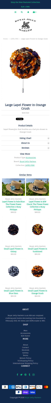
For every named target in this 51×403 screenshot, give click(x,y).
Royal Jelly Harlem (28, 161)
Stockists (25, 350)
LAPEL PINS (15, 39)
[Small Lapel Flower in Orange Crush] (37, 284)
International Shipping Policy (25, 363)
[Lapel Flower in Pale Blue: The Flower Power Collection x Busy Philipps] (13, 195)
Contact (25, 347)
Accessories (31, 158)
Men (25, 331)
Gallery (25, 353)
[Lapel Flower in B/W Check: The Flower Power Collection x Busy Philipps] (37, 195)
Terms (25, 355)
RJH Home (25, 336)
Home (5, 39)
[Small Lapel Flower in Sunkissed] (37, 242)
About (25, 345)
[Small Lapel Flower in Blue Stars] (13, 284)
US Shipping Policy (25, 361)
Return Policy (25, 358)
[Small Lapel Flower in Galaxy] (13, 242)
